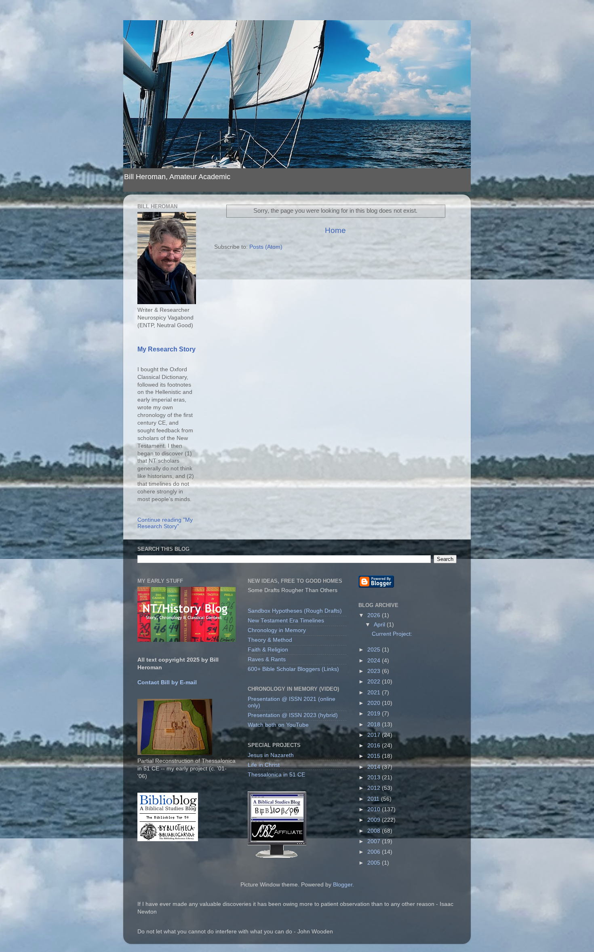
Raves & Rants (267, 659)
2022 (374, 682)
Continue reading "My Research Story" (165, 523)
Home (335, 230)
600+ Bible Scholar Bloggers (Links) (293, 669)
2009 (374, 820)
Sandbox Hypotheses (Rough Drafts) (295, 611)
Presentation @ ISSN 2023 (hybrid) (293, 715)
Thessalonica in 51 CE (276, 775)
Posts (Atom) (265, 247)
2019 (374, 714)
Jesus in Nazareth (271, 755)
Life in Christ (264, 765)
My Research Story (166, 349)
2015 (374, 756)
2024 (374, 661)
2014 (374, 767)
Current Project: (392, 634)
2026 (374, 615)
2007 (374, 841)
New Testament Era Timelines (286, 621)
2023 (374, 671)
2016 (374, 746)
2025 (374, 650)
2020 (374, 703)
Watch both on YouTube (278, 725)
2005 (374, 863)
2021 (374, 693)
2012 (374, 788)
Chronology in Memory (277, 630)
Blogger (342, 885)
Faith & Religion (268, 650)
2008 (374, 831)
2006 (374, 852)
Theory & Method (270, 640)
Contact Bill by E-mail (167, 682)
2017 (374, 735)
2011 (374, 799)
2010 (374, 809)
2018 (374, 724)
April (380, 625)
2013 (374, 777)
